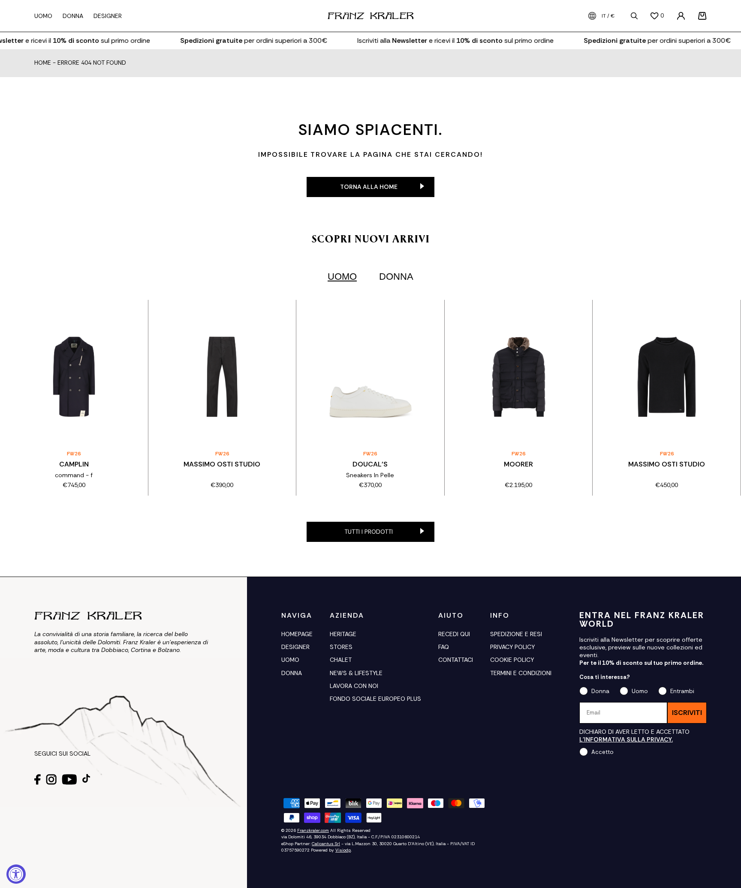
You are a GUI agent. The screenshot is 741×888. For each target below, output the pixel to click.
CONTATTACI (455, 660)
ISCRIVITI (687, 712)
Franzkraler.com (313, 830)
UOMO (290, 660)
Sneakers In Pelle (370, 475)
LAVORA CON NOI (354, 686)
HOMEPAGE (297, 634)
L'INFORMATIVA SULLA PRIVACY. (626, 739)
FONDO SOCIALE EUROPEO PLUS (375, 699)
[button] (702, 16)
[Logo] (370, 15)
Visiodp (343, 850)
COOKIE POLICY (512, 660)
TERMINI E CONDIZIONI (520, 673)
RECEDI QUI (454, 634)
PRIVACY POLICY (512, 647)
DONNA (291, 673)
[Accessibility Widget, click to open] (16, 874)
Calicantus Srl (326, 843)
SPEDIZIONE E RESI (516, 634)
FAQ (443, 647)
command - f (74, 475)
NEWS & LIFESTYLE (356, 673)
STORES (341, 647)
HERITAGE (343, 634)
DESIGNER (295, 647)
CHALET (341, 660)
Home (42, 63)
